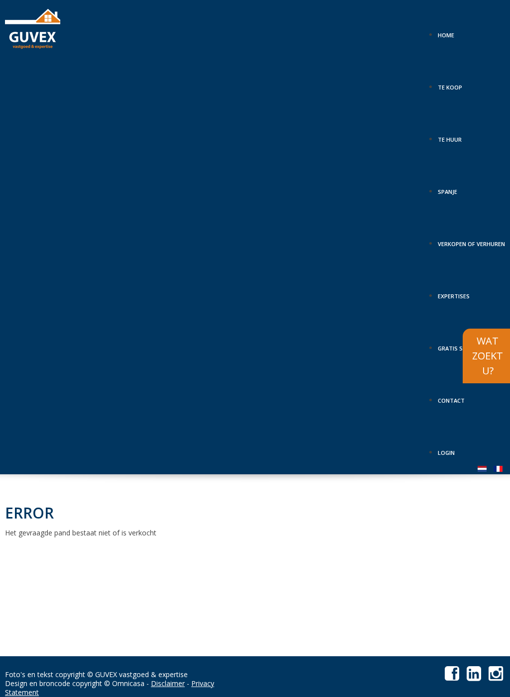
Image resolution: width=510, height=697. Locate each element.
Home (446, 31)
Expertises (454, 292)
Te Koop (450, 84)
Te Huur (450, 136)
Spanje (447, 188)
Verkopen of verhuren (471, 240)
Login (446, 449)
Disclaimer (168, 683)
